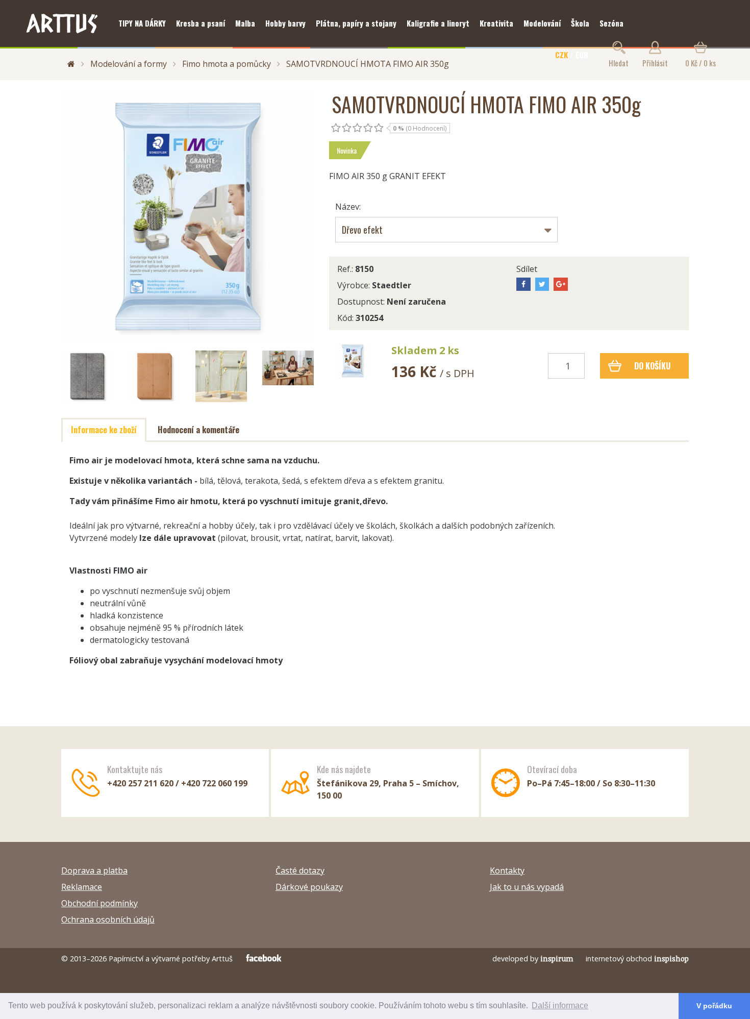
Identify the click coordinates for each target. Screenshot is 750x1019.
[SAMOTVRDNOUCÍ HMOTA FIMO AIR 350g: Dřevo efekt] (352, 361)
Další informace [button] (560, 1005)
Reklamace (81, 886)
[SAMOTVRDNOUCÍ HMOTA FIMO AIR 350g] (187, 216)
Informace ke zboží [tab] (104, 430)
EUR (582, 54)
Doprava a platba (94, 870)
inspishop (671, 958)
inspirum (556, 958)
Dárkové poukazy (309, 886)
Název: (348, 206)
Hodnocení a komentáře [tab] (198, 430)
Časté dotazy (300, 870)
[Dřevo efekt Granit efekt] (446, 229)
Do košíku (652, 366)
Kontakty (507, 870)
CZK (561, 54)
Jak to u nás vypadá (527, 886)
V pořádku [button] (714, 1006)
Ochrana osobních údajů (108, 919)
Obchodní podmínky (99, 903)
